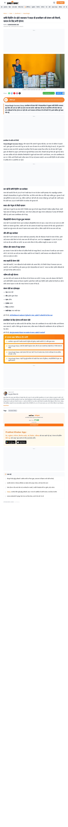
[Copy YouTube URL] (14, 93)
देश (6, 436)
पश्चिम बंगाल (20, 7)
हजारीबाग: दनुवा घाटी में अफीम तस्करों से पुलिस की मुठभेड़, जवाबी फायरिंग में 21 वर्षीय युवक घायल (31, 341)
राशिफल (60, 7)
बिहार (10, 7)
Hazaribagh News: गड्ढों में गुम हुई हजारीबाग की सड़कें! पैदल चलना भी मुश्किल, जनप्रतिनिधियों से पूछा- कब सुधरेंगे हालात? (34, 359)
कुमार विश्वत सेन (14, 394)
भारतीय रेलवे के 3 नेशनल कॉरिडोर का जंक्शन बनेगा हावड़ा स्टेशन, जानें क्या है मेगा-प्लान (27, 483)
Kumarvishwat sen (13, 24)
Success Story (12, 410)
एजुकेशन (33, 7)
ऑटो (50, 7)
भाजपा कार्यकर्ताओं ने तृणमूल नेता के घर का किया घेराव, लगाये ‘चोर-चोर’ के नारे (25, 496)
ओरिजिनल (28, 7)
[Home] (12, 2)
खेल (67, 7)
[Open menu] (4, 2)
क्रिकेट (32, 436)
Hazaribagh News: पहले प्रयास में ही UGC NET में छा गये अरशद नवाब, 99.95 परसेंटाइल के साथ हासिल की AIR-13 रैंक (34, 353)
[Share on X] (20, 93)
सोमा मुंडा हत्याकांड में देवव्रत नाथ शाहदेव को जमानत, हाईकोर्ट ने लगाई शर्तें (27, 332)
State (10, 13)
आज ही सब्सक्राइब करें (34, 425)
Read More (6, 405)
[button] (34, 71)
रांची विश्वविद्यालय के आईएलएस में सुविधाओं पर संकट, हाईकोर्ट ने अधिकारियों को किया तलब (31, 315)
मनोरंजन (42, 7)
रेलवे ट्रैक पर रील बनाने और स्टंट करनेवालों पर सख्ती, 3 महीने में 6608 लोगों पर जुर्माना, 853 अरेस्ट (31, 487)
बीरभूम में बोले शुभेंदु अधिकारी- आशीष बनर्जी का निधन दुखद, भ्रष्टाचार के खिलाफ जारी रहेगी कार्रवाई (30, 479)
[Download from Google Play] (11, 442)
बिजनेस (38, 7)
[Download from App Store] (21, 442)
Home (5, 13)
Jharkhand (18, 13)
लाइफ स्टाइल (54, 7)
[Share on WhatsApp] (9, 93)
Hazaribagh (26, 13)
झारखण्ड (5, 7)
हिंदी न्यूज (8, 438)
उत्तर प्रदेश (14, 7)
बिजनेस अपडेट (23, 436)
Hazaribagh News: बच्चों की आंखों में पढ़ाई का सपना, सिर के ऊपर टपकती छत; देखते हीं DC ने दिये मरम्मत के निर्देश (35, 347)
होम (1, 7)
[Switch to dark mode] (54, 2)
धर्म (64, 7)
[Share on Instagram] (17, 93)
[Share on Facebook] (12, 93)
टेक (46, 7)
